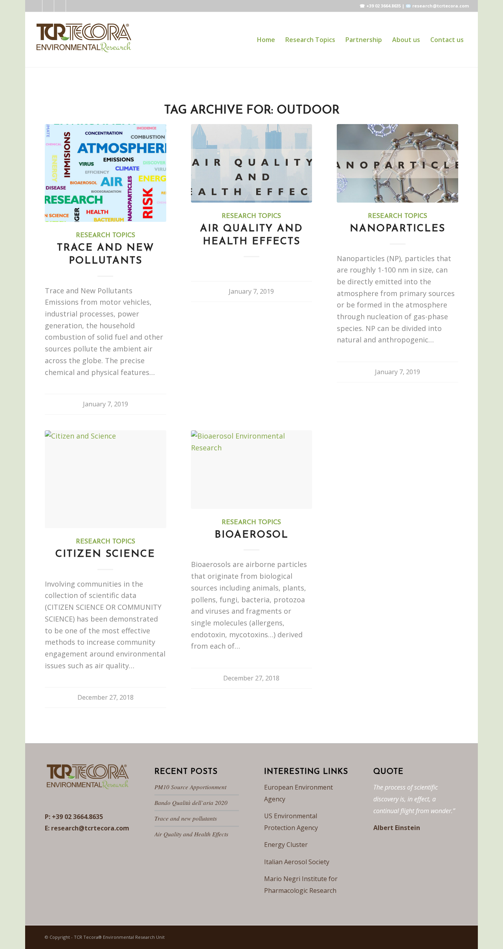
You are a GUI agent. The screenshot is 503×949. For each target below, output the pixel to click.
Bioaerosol (251, 535)
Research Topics (105, 235)
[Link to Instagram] (60, 6)
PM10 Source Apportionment (190, 787)
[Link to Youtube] (72, 6)
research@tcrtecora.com (90, 828)
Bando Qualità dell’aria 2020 (191, 802)
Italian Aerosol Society (296, 862)
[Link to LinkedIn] (36, 6)
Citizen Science (105, 554)
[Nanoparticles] (397, 163)
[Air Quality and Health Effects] (251, 163)
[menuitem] (266, 39)
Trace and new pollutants (185, 818)
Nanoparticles (397, 229)
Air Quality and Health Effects (191, 834)
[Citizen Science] (105, 479)
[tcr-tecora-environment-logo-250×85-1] (83, 39)
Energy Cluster (286, 844)
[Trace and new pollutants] (105, 173)
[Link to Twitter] (48, 6)
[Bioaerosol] (251, 469)
